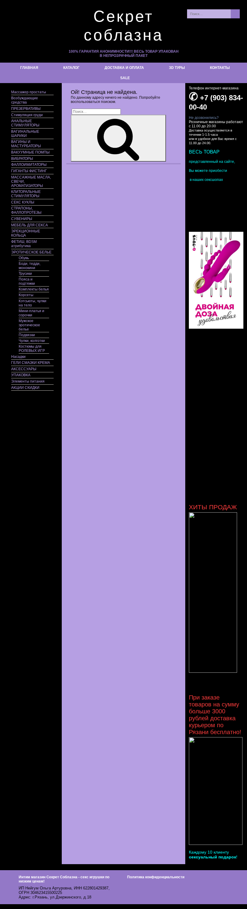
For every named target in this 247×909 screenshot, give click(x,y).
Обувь (24, 258)
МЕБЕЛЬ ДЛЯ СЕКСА (29, 225)
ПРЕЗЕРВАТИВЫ (26, 109)
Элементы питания (28, 381)
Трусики (25, 273)
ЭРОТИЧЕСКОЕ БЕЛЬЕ (31, 252)
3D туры (177, 68)
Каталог (71, 68)
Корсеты (26, 295)
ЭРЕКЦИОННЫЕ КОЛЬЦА (25, 233)
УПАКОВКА (20, 375)
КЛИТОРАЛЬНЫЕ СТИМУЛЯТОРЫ (26, 194)
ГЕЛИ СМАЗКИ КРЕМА (30, 363)
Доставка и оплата (124, 68)
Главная (29, 68)
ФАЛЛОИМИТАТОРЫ (29, 165)
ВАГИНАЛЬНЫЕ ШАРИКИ (25, 133)
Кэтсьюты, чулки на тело (32, 303)
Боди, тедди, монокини (29, 266)
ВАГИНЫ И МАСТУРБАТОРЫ (26, 144)
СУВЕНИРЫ (21, 219)
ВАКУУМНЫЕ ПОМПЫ (30, 152)
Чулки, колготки (32, 341)
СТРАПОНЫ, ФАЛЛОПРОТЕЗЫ (26, 210)
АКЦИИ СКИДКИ (25, 388)
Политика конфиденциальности (155, 877)
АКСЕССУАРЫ (23, 369)
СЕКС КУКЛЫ (22, 202)
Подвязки (27, 335)
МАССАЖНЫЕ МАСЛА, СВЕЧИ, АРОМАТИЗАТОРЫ (31, 181)
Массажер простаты (28, 92)
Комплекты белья (34, 289)
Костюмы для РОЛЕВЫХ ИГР (32, 348)
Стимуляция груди (27, 115)
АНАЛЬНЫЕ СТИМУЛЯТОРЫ (25, 123)
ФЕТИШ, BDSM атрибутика (24, 244)
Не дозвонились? (204, 118)
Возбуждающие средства (24, 100)
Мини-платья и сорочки (31, 313)
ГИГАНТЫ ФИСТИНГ (29, 171)
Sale (125, 78)
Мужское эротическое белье (29, 325)
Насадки (18, 357)
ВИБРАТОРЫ (22, 159)
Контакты (220, 68)
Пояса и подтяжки (27, 281)
